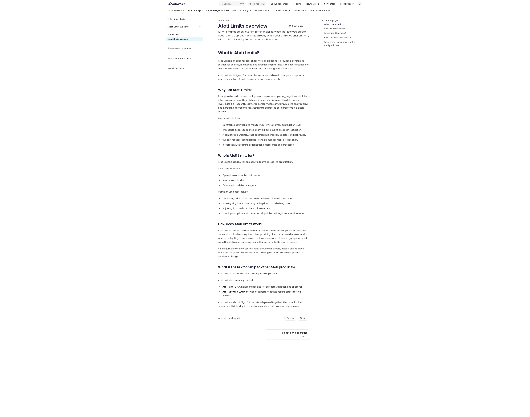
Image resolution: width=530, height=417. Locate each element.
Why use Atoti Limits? (334, 28)
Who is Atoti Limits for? (335, 33)
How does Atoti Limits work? (337, 37)
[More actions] (307, 26)
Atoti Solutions (262, 10)
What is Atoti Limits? (334, 24)
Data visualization (282, 10)
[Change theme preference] (359, 4)
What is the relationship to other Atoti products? (339, 44)
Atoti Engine (245, 10)
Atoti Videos (300, 10)
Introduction (224, 20)
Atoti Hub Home (176, 10)
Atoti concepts (195, 10)
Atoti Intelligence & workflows (221, 10)
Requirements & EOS (319, 10)
